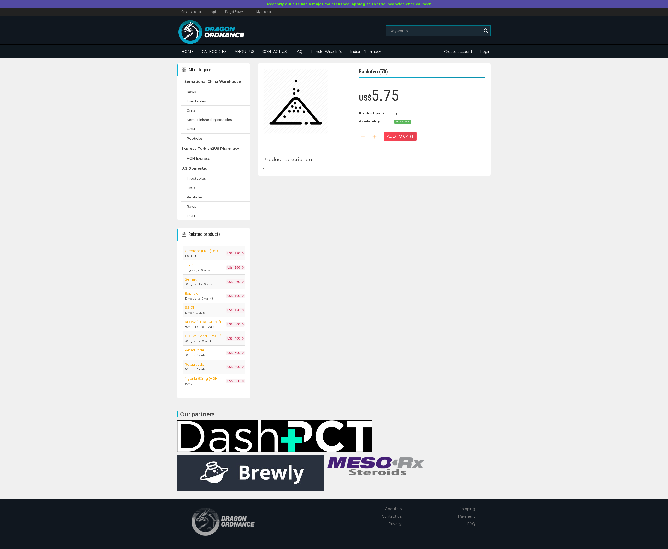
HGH (191, 129)
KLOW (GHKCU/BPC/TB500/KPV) (204, 322)
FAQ (299, 51)
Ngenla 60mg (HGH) (202, 378)
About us (393, 509)
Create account (191, 12)
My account (264, 12)
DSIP (189, 265)
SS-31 (189, 307)
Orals (191, 110)
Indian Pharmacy (365, 51)
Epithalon (193, 293)
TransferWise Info (326, 51)
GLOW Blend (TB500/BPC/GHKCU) (204, 336)
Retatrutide (194, 350)
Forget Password (236, 12)
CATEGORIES (214, 51)
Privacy (395, 524)
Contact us (392, 516)
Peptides (195, 138)
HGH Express (198, 158)
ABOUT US (244, 51)
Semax (191, 279)
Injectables (196, 101)
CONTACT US (274, 51)
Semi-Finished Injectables (209, 120)
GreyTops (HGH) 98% (202, 251)
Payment (466, 516)
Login (213, 12)
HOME (187, 51)
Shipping (467, 509)
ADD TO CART (400, 136)
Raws (191, 92)
